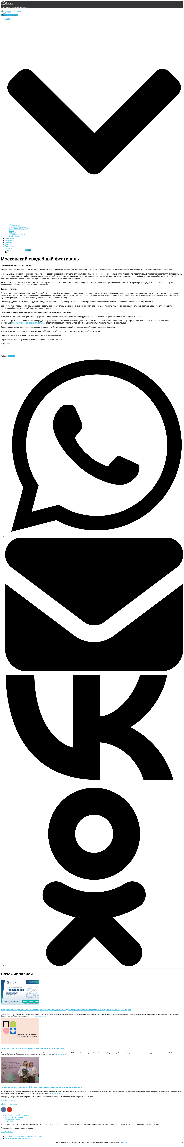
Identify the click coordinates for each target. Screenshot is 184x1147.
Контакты (8, 248)
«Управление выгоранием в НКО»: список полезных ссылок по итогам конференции (41, 1087)
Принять (123, 1142)
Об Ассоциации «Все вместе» (17, 1115)
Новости (8, 242)
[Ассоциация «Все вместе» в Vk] (6, 2)
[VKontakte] (94, 787)
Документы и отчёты (17, 235)
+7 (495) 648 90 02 (8, 1100)
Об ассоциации (15, 225)
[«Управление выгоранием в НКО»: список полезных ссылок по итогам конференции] (20, 1082)
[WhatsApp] (94, 536)
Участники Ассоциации (18, 227)
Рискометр (9, 240)
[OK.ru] (94, 965)
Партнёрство (10, 244)
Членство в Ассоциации (18, 229)
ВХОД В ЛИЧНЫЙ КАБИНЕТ (16, 7)
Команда (12, 233)
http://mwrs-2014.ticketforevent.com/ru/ (27, 323)
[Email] (94, 671)
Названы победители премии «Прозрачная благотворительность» (32, 1048)
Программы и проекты (14, 1119)
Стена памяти (14, 236)
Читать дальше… (39, 1016)
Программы (9, 238)
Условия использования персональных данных (23, 1136)
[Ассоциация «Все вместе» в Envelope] (2, 2)
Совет (11, 231)
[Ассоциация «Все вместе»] (12, 11)
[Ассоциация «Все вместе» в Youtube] (7, 2)
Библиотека (9, 246)
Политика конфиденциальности (17, 1138)
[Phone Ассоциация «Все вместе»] (4, 2)
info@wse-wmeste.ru (9, 1104)
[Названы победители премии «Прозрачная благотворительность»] (20, 1043)
